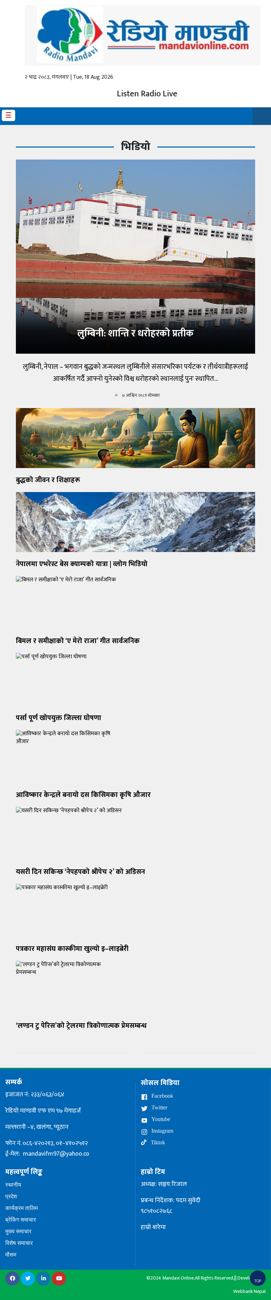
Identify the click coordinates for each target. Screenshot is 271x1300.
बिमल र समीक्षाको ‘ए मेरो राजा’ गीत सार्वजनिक (78, 641)
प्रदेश (11, 1196)
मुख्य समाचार (18, 1231)
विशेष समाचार (19, 1243)
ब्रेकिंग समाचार (20, 1220)
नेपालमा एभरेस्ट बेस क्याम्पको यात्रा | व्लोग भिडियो (81, 564)
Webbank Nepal (249, 1291)
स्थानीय (13, 1185)
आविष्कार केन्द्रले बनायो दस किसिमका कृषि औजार (83, 795)
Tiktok (157, 1142)
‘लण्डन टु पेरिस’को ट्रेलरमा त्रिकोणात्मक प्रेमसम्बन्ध (81, 1026)
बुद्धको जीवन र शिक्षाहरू (48, 480)
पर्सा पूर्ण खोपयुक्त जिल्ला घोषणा (58, 718)
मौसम (10, 1255)
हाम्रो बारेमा (153, 1227)
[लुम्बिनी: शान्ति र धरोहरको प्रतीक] (135, 256)
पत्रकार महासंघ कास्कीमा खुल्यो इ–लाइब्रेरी (72, 949)
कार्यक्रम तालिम (21, 1208)
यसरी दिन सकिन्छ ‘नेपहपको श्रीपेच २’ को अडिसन (80, 872)
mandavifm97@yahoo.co (56, 1154)
